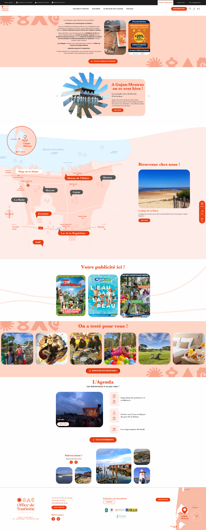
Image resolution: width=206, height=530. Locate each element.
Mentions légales (20, 519)
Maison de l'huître (59, 2)
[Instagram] (76, 462)
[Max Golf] (135, 296)
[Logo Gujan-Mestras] (121, 516)
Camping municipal (43, 2)
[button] (194, 8)
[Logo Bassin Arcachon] (119, 510)
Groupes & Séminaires (165, 3)
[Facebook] (71, 462)
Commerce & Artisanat (25, 2)
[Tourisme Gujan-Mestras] (5, 9)
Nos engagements (195, 3)
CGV (13, 519)
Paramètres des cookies (32, 519)
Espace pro (181, 3)
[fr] (199, 8)
